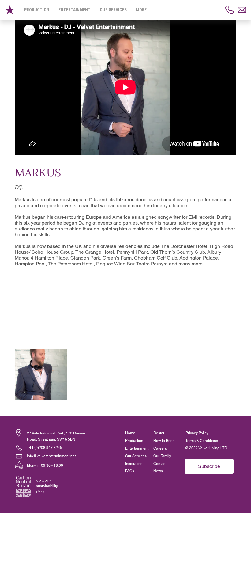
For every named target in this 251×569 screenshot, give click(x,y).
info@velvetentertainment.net (51, 456)
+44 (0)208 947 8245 (44, 448)
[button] (18, 433)
